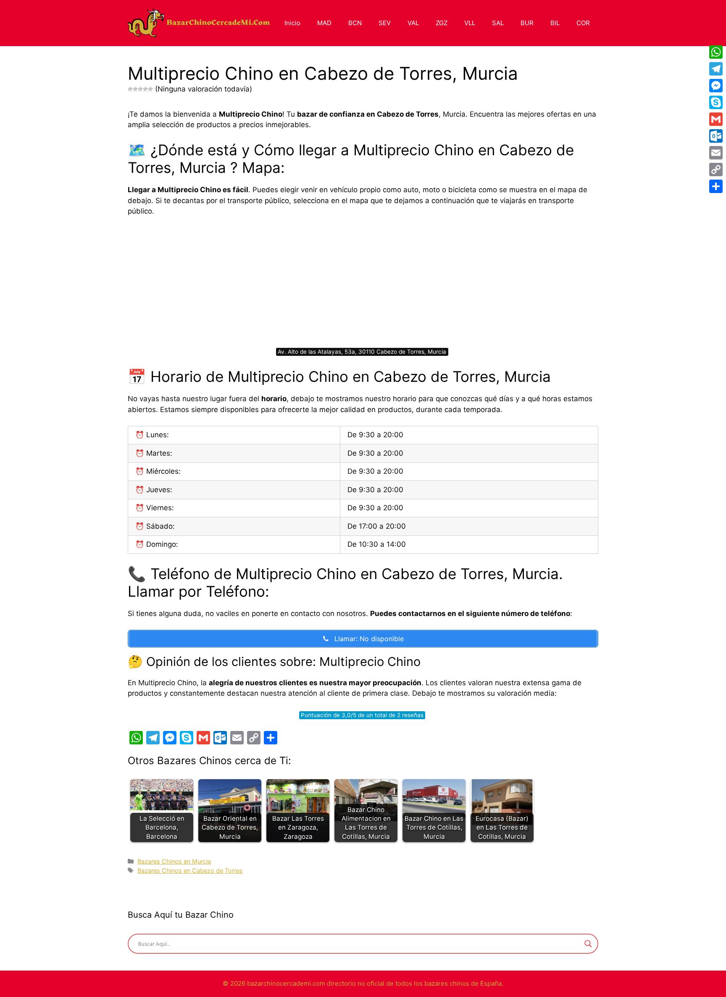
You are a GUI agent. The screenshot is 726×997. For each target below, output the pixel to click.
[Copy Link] (716, 169)
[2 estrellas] (135, 88)
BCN (355, 23)
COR (583, 23)
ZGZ (441, 23)
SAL (498, 23)
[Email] (716, 152)
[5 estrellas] (150, 88)
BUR (527, 23)
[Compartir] (716, 186)
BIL (555, 23)
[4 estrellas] (145, 88)
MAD (324, 23)
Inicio (292, 23)
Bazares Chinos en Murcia (174, 861)
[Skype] (716, 102)
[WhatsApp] (716, 52)
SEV (385, 23)
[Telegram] (716, 68)
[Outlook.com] (716, 136)
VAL (413, 23)
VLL (469, 23)
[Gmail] (716, 119)
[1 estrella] (130, 88)
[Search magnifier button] (588, 944)
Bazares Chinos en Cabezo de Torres (190, 870)
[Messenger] (716, 85)
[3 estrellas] (140, 88)
